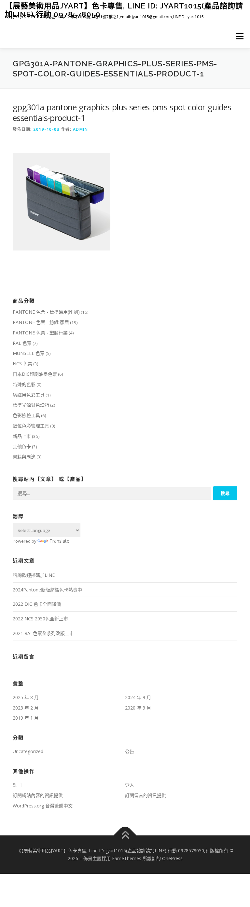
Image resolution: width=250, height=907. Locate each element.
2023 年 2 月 (26, 708)
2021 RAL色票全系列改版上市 (43, 633)
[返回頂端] (125, 835)
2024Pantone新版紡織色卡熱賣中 (47, 590)
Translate (59, 541)
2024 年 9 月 (138, 697)
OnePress (172, 858)
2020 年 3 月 (138, 708)
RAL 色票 (22, 343)
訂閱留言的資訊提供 (145, 795)
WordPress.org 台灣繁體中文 (43, 806)
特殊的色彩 (24, 384)
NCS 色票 (22, 363)
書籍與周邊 (24, 457)
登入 (129, 785)
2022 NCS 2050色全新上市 (40, 619)
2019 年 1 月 (26, 718)
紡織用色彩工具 (29, 395)
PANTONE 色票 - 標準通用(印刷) (46, 312)
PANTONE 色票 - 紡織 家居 (41, 322)
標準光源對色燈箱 (31, 405)
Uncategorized (28, 751)
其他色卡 (22, 446)
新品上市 (22, 436)
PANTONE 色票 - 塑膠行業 (40, 333)
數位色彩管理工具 (31, 426)
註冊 (17, 785)
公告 (129, 751)
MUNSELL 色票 (29, 353)
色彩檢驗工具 (26, 415)
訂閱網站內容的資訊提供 (38, 795)
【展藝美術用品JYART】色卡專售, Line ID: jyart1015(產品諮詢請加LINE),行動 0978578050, (124, 10)
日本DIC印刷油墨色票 (35, 374)
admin (80, 129)
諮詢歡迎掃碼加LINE (34, 575)
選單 (238, 36)
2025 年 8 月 (26, 697)
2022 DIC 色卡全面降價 (37, 604)
